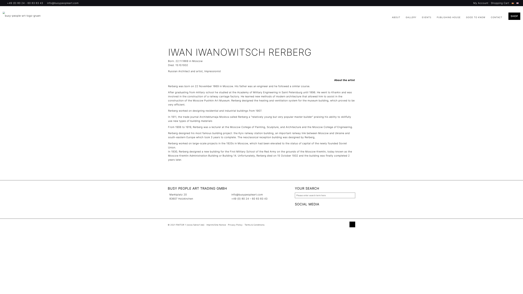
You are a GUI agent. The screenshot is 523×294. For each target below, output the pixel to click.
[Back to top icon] (352, 224)
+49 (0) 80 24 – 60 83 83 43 (249, 198)
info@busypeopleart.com (63, 3)
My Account (480, 3)
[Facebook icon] (337, 225)
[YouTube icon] (340, 225)
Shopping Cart (500, 3)
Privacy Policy (235, 225)
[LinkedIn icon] (343, 225)
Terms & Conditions (254, 225)
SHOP (514, 16)
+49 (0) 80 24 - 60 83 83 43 (25, 3)
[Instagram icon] (346, 225)
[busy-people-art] (22, 15)
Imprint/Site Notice (216, 225)
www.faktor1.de (195, 225)
